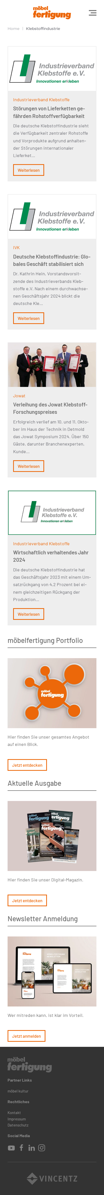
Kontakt (14, 1112)
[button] (92, 12)
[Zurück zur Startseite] (52, 12)
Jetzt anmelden (26, 1035)
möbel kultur (18, 1091)
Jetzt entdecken (27, 764)
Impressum (17, 1119)
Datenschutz (18, 1125)
